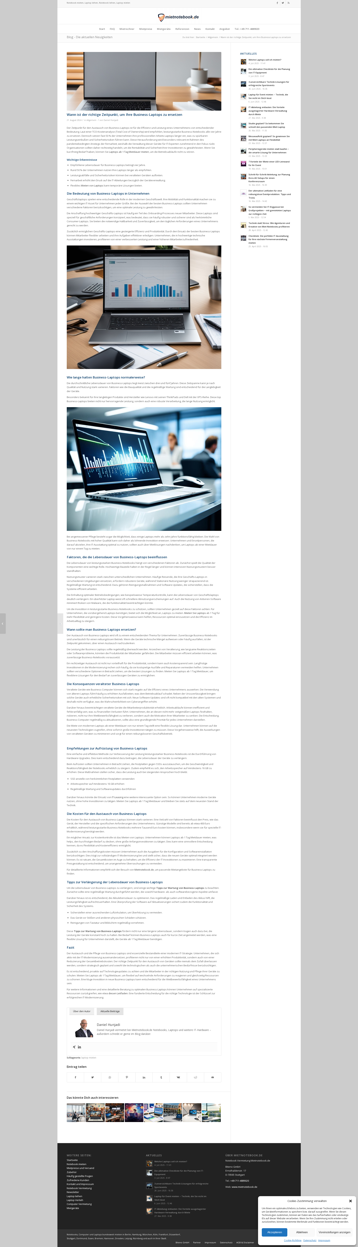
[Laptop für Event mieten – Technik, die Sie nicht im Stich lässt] (192, 1112)
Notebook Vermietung (79, 1188)
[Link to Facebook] (277, 3)
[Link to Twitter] (283, 3)
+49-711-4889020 (239, 1180)
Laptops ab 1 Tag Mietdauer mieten (129, 151)
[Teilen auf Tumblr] (161, 1077)
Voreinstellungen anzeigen (334, 1232)
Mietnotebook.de (144, 869)
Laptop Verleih (75, 1200)
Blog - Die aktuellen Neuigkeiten (89, 37)
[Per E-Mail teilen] (212, 1077)
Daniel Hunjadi (111, 120)
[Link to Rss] (288, 3)
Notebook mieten (76, 1164)
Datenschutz (309, 1240)
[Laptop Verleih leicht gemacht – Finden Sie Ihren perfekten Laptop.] (134, 1112)
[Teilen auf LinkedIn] (144, 1077)
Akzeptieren (274, 1232)
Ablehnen (302, 1232)
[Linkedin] (79, 1047)
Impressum (324, 1240)
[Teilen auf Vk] (178, 1077)
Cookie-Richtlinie (293, 1240)
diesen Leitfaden (118, 993)
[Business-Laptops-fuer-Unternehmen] (144, 81)
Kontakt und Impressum (80, 1184)
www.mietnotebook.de (244, 1187)
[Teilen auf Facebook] (75, 1077)
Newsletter (73, 1192)
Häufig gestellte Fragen (80, 1176)
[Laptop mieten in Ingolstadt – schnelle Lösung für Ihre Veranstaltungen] (172, 1112)
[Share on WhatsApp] (109, 1077)
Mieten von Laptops (92, 185)
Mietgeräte (73, 1208)
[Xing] (74, 1047)
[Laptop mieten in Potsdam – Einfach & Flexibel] (211, 1112)
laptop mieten (88, 1057)
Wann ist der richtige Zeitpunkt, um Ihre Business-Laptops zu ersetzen (124, 114)
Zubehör (72, 1172)
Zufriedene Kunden (78, 1180)
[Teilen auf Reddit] (195, 1077)
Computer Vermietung (79, 1204)
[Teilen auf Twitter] (92, 1077)
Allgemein (91, 120)
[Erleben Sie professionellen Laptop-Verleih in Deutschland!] (95, 1112)
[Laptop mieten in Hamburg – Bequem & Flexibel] (76, 1112)
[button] (350, 1201)
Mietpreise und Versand (80, 1168)
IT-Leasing (117, 797)
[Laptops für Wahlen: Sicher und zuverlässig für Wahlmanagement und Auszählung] (153, 1112)
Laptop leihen (74, 1196)
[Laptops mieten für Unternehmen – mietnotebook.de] (3, 623)
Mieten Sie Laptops (195, 613)
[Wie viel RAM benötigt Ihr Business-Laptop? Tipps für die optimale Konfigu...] (60, 623)
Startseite (72, 1160)
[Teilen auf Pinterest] (126, 1077)
